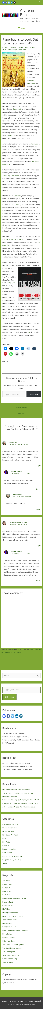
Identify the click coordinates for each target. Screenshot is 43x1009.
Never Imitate (7, 934)
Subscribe (33, 394)
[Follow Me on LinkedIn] (12, 2)
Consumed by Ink (8, 905)
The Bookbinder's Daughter (12, 948)
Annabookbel (7, 884)
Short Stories (7, 853)
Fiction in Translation (10, 828)
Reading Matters (8, 937)
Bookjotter (6, 895)
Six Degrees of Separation (12, 856)
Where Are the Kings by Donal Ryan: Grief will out (20, 800)
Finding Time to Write (10, 913)
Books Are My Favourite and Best (14, 898)
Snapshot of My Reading (11, 860)
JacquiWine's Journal (10, 920)
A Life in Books (27, 12)
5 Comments (21, 50)
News (4, 838)
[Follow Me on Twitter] (9, 2)
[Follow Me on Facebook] (6, 2)
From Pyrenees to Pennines (12, 916)
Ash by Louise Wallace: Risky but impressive (18, 807)
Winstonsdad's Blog (9, 959)
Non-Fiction (6, 842)
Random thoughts (31, 47)
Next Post (21, 413)
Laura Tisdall (7, 923)
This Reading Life (8, 952)
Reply (38, 466)
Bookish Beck (7, 891)
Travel (4, 863)
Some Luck (17, 109)
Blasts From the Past (10, 824)
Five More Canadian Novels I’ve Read (16, 790)
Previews (21, 47)
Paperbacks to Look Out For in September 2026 (20, 803)
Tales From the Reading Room (13, 944)
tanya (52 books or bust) (18, 522)
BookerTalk (6, 888)
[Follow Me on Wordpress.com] (14, 2)
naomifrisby (14, 442)
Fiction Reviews (8, 831)
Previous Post (21, 408)
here (29, 332)
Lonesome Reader (9, 927)
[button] (40, 2)
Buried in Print (7, 902)
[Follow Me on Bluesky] (3, 2)
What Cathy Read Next (10, 955)
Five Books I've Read (10, 835)
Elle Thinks (6, 909)
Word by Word (7, 962)
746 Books (6, 881)
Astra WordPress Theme (26, 1004)
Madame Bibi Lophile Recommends (15, 930)
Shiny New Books (8, 941)
